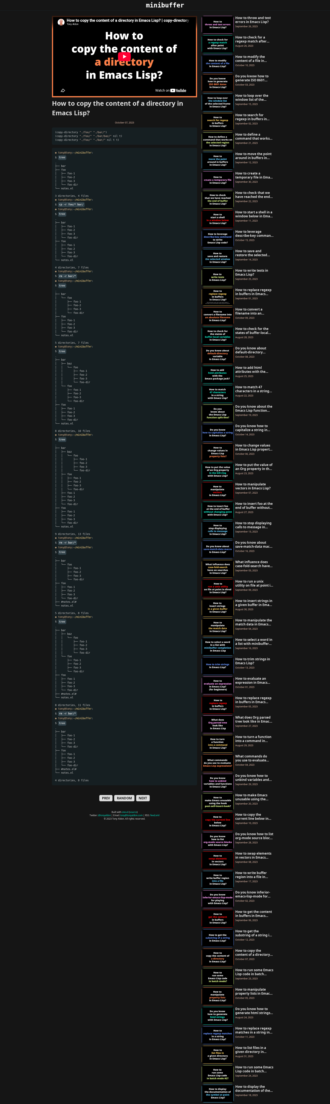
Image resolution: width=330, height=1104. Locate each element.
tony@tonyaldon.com (131, 815)
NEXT (143, 798)
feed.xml (154, 815)
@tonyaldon (104, 815)
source (133, 811)
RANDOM (124, 798)
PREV (106, 798)
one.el (125, 811)
